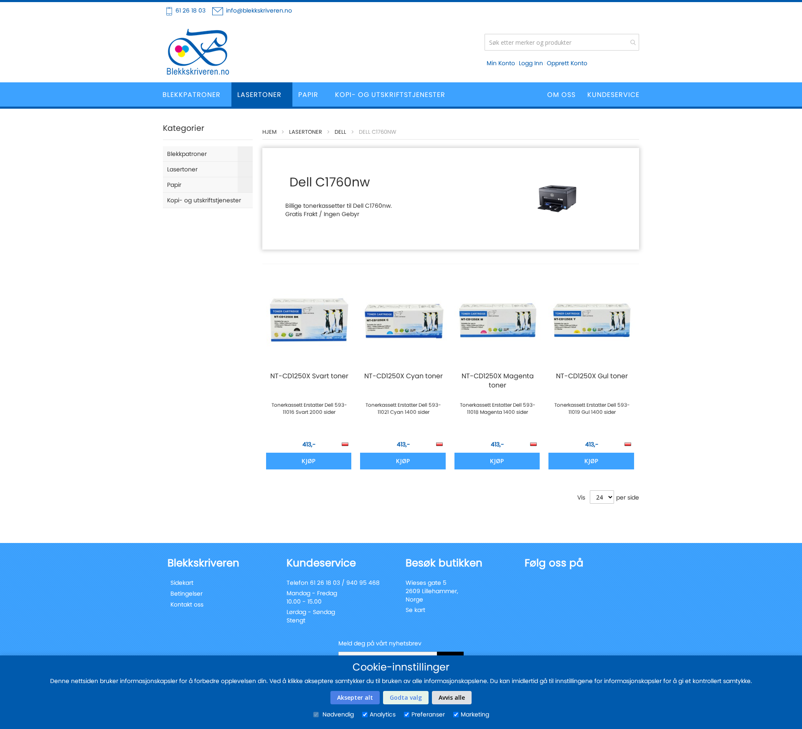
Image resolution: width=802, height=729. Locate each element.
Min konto (501, 63)
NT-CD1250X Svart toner (309, 376)
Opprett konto (567, 63)
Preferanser (428, 714)
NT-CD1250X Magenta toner (498, 381)
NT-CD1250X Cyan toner (403, 376)
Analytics (383, 714)
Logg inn (531, 63)
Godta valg (406, 697)
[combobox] (562, 42)
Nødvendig (337, 714)
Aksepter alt (355, 697)
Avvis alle (452, 697)
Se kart (415, 610)
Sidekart (181, 583)
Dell (340, 132)
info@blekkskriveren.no (259, 10)
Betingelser (186, 593)
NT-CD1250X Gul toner (592, 376)
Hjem (269, 132)
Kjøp (308, 461)
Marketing (475, 714)
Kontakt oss (186, 604)
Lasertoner (305, 132)
